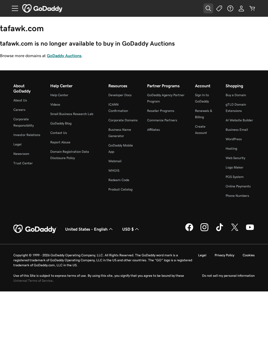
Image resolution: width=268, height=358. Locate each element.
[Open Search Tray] (208, 8)
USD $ (128, 229)
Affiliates (153, 129)
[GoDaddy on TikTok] (219, 230)
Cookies (249, 255)
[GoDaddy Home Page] (35, 229)
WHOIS (113, 170)
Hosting (231, 148)
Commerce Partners (162, 120)
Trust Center (23, 163)
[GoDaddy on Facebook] (189, 230)
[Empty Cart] (252, 8)
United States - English (86, 229)
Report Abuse (60, 142)
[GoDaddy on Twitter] (234, 230)
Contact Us (58, 132)
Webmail (114, 161)
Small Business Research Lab (71, 114)
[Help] (230, 8)
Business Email (237, 129)
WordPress (234, 139)
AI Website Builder (239, 120)
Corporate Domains (123, 120)
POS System (235, 176)
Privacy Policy (224, 255)
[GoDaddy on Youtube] (250, 230)
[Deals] (219, 8)
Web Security (235, 158)
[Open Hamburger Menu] (13, 8)
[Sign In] (241, 8)
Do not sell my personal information (228, 275)
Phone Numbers (237, 195)
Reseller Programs (160, 110)
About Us (20, 100)
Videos (55, 104)
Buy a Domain (236, 95)
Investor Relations (26, 135)
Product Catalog (120, 189)
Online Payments (238, 186)
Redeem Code (118, 180)
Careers (19, 109)
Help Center (59, 95)
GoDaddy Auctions (64, 55)
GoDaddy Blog (60, 123)
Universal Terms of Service (33, 280)
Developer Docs (120, 95)
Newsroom (21, 153)
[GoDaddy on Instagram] (204, 230)
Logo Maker (234, 167)
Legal (17, 144)
